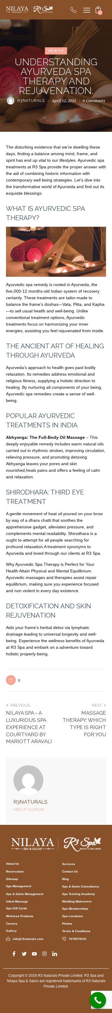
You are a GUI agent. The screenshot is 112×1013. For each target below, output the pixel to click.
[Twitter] (24, 953)
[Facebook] (14, 953)
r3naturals (30, 802)
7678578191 (78, 939)
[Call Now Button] (98, 1000)
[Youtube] (34, 953)
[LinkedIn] (54, 953)
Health (56, 51)
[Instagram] (44, 953)
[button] (13, 680)
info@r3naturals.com (28, 939)
